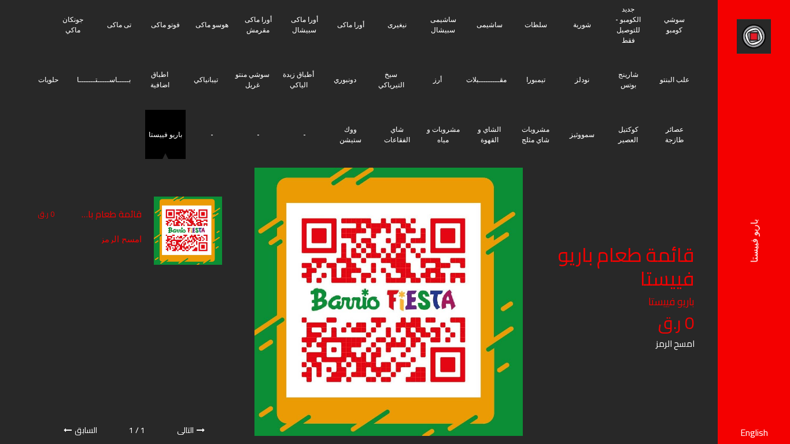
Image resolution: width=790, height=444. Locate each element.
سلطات (536, 24)
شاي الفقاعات (397, 134)
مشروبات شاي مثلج (535, 134)
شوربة (582, 24)
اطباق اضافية (159, 79)
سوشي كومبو (674, 24)
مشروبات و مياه (443, 134)
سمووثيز (582, 134)
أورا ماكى (350, 24)
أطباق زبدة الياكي (298, 79)
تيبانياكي (206, 79)
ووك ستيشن (350, 134)
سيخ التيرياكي (391, 79)
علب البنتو (674, 79)
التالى (185, 430)
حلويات (48, 79)
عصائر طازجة (674, 134)
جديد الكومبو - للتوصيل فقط (628, 25)
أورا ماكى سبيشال (304, 24)
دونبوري (345, 79)
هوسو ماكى (211, 24)
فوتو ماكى (165, 24)
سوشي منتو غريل (252, 79)
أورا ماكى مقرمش (258, 24)
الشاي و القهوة (489, 134)
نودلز (582, 79)
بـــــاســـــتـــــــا (104, 79)
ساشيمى (490, 24)
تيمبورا (535, 79)
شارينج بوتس (628, 79)
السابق (86, 430)
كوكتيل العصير (628, 134)
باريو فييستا (165, 134)
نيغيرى (397, 24)
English (754, 432)
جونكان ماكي (72, 24)
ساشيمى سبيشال (443, 24)
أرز (437, 79)
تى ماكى (119, 24)
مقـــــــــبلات (486, 79)
